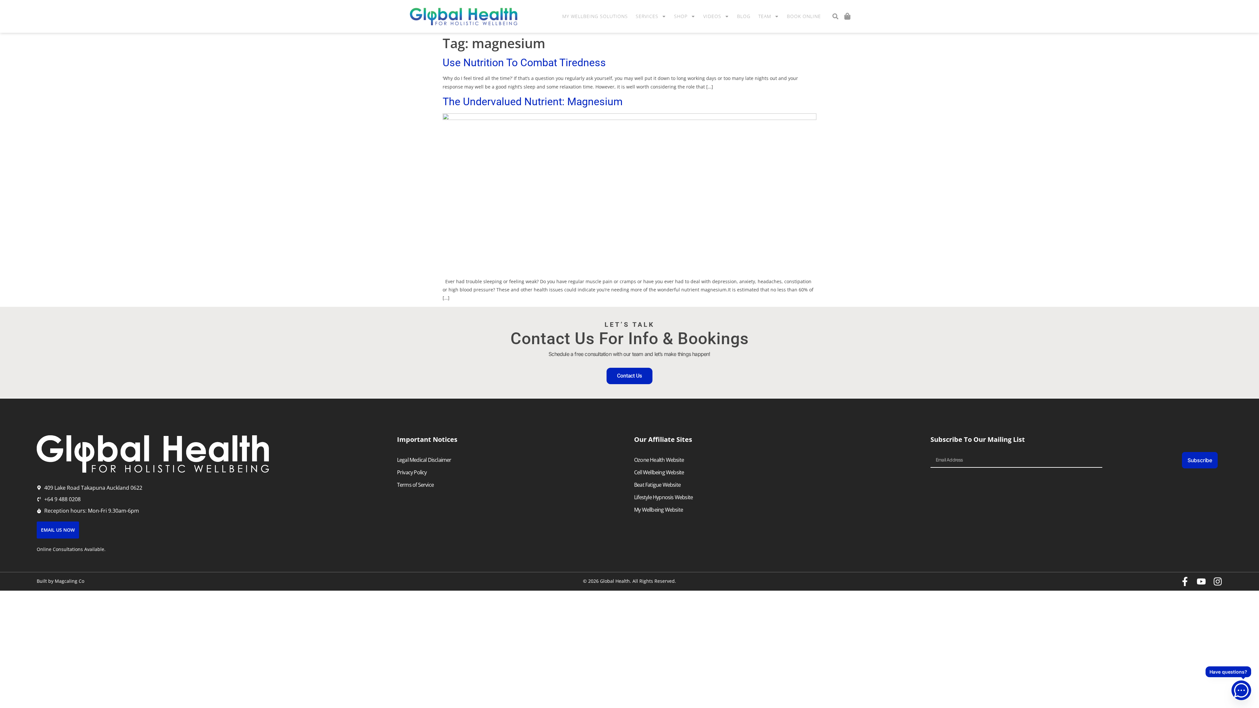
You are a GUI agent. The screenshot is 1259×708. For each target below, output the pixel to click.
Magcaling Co (69, 581)
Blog (743, 16)
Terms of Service (415, 484)
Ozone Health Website (659, 459)
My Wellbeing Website (658, 509)
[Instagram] (1217, 581)
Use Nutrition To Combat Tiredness (524, 62)
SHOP (681, 16)
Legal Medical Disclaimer (424, 459)
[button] (835, 16)
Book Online (804, 16)
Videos (712, 16)
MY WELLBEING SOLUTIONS (595, 16)
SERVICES (647, 16)
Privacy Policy (412, 472)
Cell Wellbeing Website (659, 472)
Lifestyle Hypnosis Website (663, 497)
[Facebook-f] (1184, 581)
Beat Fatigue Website (657, 484)
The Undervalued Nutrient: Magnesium (533, 101)
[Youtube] (1201, 581)
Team (764, 16)
